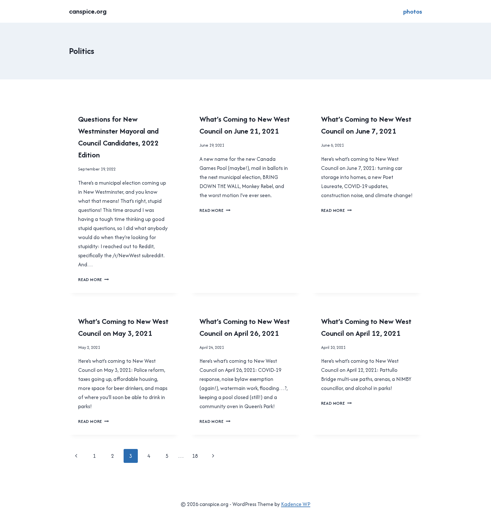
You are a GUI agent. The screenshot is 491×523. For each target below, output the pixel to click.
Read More (93, 279)
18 (195, 456)
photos (412, 11)
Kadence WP (295, 504)
